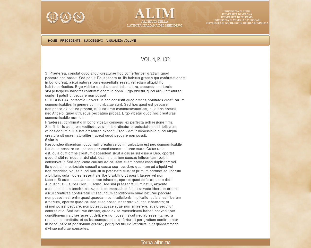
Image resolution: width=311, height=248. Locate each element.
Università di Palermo (237, 17)
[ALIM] (155, 17)
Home (52, 40)
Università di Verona (237, 14)
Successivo (93, 40)
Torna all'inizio (156, 242)
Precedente (70, 40)
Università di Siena (237, 11)
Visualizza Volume (121, 40)
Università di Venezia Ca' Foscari (237, 20)
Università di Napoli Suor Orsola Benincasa (237, 23)
